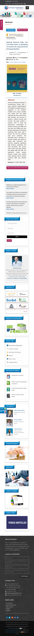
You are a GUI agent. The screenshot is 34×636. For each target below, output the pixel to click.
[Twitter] (17, 4)
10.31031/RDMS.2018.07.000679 (17, 62)
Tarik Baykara (18, 429)
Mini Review (10, 30)
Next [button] (30, 268)
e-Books (8, 608)
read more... (17, 550)
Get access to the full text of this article (17, 167)
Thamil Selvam (18, 420)
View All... (25, 311)
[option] (17, 268)
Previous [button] (4, 268)
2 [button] (10, 309)
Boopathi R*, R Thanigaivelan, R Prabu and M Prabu (17, 53)
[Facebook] (22, 4)
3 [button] (12, 309)
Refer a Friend (12, 359)
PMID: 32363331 (10, 191)
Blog (10, 3)
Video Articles (9, 607)
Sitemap (13, 3)
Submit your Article (13, 349)
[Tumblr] (19, 4)
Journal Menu (23, 30)
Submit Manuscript (11, 605)
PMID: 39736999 (10, 203)
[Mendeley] (25, 4)
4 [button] (14, 309)
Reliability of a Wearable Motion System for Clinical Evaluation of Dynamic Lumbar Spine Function (16, 208)
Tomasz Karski (18, 411)
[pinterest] (16, 4)
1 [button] (7, 309)
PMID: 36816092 (10, 212)
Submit (9, 240)
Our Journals (9, 603)
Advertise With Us (13, 362)
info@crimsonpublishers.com (14, 593)
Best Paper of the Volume (15, 352)
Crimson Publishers (11, 628)
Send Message (24, 576)
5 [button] (11, 311)
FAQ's (7, 3)
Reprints (11, 355)
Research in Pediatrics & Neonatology (17, 278)
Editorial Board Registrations (15, 345)
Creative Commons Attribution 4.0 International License (14, 630)
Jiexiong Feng (17, 268)
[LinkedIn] (21, 4)
